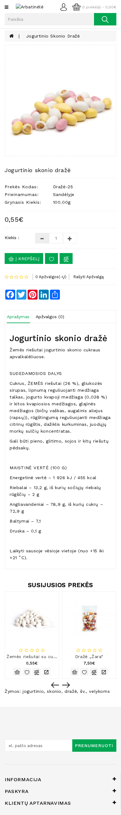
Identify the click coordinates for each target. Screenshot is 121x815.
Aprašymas (18, 316)
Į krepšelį (26, 258)
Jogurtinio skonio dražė (53, 35)
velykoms (99, 691)
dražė (71, 691)
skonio (54, 691)
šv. (83, 691)
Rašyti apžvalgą (88, 276)
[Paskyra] (65, 6)
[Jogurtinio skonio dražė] (60, 100)
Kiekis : (12, 237)
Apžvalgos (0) (50, 316)
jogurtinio (33, 691)
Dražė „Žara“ (89, 656)
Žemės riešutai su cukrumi (36, 656)
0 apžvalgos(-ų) (50, 276)
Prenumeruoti (94, 745)
